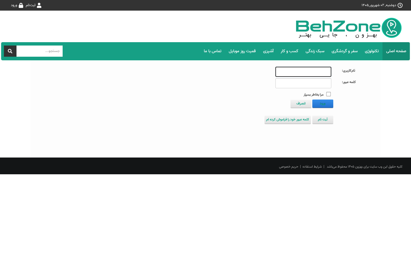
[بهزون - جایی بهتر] (351, 28)
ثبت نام (323, 119)
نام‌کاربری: (348, 70)
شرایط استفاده (312, 166)
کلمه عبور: (349, 82)
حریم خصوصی (288, 166)
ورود (14, 5)
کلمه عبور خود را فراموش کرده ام (287, 119)
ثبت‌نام (31, 5)
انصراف (301, 103)
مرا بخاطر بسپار (313, 94)
